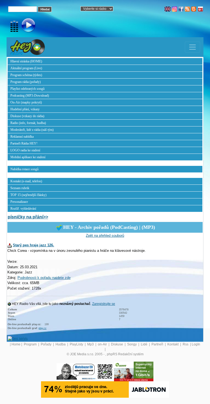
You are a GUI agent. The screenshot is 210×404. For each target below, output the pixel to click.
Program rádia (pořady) (25, 82)
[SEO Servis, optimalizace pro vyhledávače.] (18, 338)
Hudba (61, 344)
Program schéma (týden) (26, 75)
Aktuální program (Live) (26, 68)
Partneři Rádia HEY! (23, 143)
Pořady (46, 344)
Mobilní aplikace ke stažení (27, 157)
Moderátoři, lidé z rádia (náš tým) (32, 130)
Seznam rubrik (19, 188)
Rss (186, 344)
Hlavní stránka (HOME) (26, 61)
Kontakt (173, 344)
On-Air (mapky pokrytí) (26, 102)
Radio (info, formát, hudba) (28, 123)
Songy (132, 344)
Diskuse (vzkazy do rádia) (27, 116)
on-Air (103, 344)
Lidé (144, 344)
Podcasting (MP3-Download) (29, 95)
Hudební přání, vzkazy (25, 109)
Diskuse (117, 344)
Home (16, 344)
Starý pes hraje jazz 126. (33, 245)
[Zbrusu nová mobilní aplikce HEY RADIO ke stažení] (105, 371)
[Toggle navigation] (192, 47)
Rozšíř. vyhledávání (23, 208)
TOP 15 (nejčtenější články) (28, 195)
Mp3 (91, 344)
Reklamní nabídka (22, 136)
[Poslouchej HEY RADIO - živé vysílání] (24, 26)
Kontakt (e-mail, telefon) (26, 181)
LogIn (196, 344)
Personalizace (19, 202)
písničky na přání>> (28, 217)
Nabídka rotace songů (24, 169)
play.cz (42, 328)
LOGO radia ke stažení (25, 150)
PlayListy (77, 344)
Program (30, 344)
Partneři (157, 344)
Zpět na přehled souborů (105, 235)
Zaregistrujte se (103, 304)
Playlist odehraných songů (27, 89)
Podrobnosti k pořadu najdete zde (44, 278)
